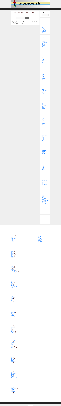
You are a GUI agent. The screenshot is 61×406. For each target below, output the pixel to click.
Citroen (43, 75)
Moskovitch (43, 148)
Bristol (42, 55)
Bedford (12, 240)
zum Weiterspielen (44, 212)
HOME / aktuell (44, 105)
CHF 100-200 (43, 64)
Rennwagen (43, 169)
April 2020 (39, 235)
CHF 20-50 (12, 255)
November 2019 (40, 238)
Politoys (12, 350)
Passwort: (14, 18)
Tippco (43, 195)
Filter (24, 8)
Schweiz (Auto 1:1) (44, 180)
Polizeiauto (43, 163)
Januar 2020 (39, 237)
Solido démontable (44, 184)
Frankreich (35, 21)
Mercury (43, 139)
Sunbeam (12, 380)
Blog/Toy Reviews (39, 8)
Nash (42, 149)
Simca (42, 181)
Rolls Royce (43, 170)
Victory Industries (44, 206)
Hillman (43, 104)
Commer (43, 76)
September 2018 (40, 242)
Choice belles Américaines (19, 21)
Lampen (43, 124)
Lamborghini (43, 123)
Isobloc (43, 112)
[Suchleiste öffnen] (49, 9)
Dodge (42, 87)
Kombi (42, 121)
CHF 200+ (12, 256)
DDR (42, 79)
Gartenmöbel (13, 288)
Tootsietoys (43, 196)
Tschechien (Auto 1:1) (45, 200)
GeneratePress (34, 403)
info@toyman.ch (26, 229)
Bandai (43, 49)
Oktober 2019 (40, 239)
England (43, 89)
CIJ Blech (43, 73)
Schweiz (43, 178)
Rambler (43, 167)
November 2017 (40, 250)
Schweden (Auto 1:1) (14, 365)
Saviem (12, 363)
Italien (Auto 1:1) (13, 303)
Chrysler (24, 21)
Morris (42, 147)
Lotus (42, 132)
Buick (42, 56)
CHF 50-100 (12, 257)
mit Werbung (13, 333)
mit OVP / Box (43, 143)
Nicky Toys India (44, 150)
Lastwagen (43, 126)
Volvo (12, 395)
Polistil (12, 349)
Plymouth (12, 348)
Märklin (43, 133)
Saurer (42, 173)
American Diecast (44, 44)
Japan (42, 117)
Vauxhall (43, 205)
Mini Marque (43, 142)
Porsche (43, 165)
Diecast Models (19, 8)
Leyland (43, 128)
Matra (42, 136)
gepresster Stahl (13, 289)
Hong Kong (43, 107)
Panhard (43, 156)
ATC (42, 46)
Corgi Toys (43, 77)
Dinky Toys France (31, 21)
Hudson (43, 109)
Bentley (12, 241)
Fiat (42, 92)
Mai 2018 (39, 244)
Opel (42, 154)
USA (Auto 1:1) (14, 22)
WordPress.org (44, 222)
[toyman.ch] (30, 3)
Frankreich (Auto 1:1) (44, 97)
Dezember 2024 (40, 229)
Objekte (43, 152)
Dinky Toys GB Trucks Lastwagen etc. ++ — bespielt (45, 31)
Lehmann (43, 127)
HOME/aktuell (13, 8)
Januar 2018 (39, 249)
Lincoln (12, 318)
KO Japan (43, 120)
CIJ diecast (43, 74)
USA (42, 202)
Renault (43, 168)
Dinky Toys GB (13, 274)
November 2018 (40, 240)
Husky (42, 110)
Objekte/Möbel (33, 8)
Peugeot (43, 157)
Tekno (42, 194)
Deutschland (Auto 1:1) (45, 82)
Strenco (12, 378)
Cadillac (43, 59)
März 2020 (39, 236)
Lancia (42, 125)
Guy (42, 103)
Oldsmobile (43, 153)
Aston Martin (43, 45)
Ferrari (43, 91)
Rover (42, 171)
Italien (42, 113)
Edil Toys (43, 88)
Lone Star (12, 319)
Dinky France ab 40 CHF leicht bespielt (18, 23)
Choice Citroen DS (13, 259)
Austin (42, 47)
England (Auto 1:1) (44, 90)
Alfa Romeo (43, 40)
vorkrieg (12, 396)
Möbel (12, 334)
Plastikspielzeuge (44, 158)
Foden (42, 94)
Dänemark (43, 78)
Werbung (43, 211)
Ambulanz (43, 43)
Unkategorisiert (44, 201)
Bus (42, 57)
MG (42, 140)
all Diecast (14, 21)
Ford (42, 95)
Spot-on (43, 186)
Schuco (12, 364)
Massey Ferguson (44, 135)
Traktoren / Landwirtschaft (15, 386)
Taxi (42, 193)
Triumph (43, 199)
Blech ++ (28, 8)
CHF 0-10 (43, 62)
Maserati (43, 134)
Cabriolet (43, 58)
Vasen (42, 204)
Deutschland (43, 81)
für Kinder (43, 98)
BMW (42, 54)
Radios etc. (43, 166)
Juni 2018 (39, 243)
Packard (43, 155)
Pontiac (43, 164)
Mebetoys (43, 137)
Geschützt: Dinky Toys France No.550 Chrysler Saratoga (45, 22)
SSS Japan (43, 187)
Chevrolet (43, 61)
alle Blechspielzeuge (44, 42)
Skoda (42, 182)
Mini (42, 141)
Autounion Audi (44, 48)
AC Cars (43, 39)
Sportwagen (43, 185)
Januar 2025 (39, 228)
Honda (43, 106)
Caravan (43, 60)
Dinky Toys (27, 21)
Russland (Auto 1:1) (44, 172)
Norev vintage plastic (44, 151)
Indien (42, 111)
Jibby (42, 119)
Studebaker (12, 379)
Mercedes (43, 138)
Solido (42, 183)
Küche (42, 122)
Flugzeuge (43, 93)
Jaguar (12, 304)
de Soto (43, 80)
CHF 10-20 (43, 63)
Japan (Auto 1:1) (44, 118)
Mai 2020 (39, 234)
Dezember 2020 (40, 233)
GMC (42, 102)
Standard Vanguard (44, 188)
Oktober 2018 (40, 241)
